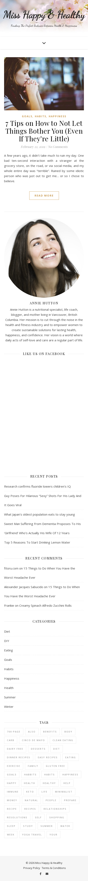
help (67, 783)
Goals (27, 116)
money (12, 800)
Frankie (9, 605)
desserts (38, 748)
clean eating (63, 740)
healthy (49, 783)
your (54, 834)
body (68, 731)
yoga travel (32, 834)
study (28, 825)
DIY (6, 641)
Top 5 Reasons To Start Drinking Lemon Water (37, 542)
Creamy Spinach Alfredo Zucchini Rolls (45, 605)
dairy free (15, 748)
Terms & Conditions (54, 868)
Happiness (57, 116)
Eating (8, 650)
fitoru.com (11, 568)
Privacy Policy (31, 868)
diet (56, 748)
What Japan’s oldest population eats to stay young (39, 514)
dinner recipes (18, 757)
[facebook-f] (41, 874)
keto (30, 791)
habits (49, 774)
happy (11, 783)
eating (70, 757)
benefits (50, 731)
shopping (56, 817)
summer (47, 825)
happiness (70, 774)
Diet (7, 631)
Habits (40, 116)
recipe (12, 808)
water (65, 825)
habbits (30, 774)
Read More (44, 195)
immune (13, 791)
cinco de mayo (33, 740)
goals (12, 774)
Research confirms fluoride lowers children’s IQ (37, 486)
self (38, 817)
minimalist (63, 791)
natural (31, 800)
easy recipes (48, 757)
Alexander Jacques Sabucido (23, 587)
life (44, 791)
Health (9, 688)
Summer (10, 697)
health (29, 783)
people (51, 800)
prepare (70, 800)
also (32, 731)
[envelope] (47, 874)
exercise (13, 765)
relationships (55, 808)
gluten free (55, 765)
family (33, 765)
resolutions (17, 817)
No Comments (58, 147)
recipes (30, 808)
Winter (9, 707)
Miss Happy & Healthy (44, 15)
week (11, 834)
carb (10, 740)
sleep (11, 825)
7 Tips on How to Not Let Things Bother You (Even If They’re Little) (44, 130)
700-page (13, 731)
